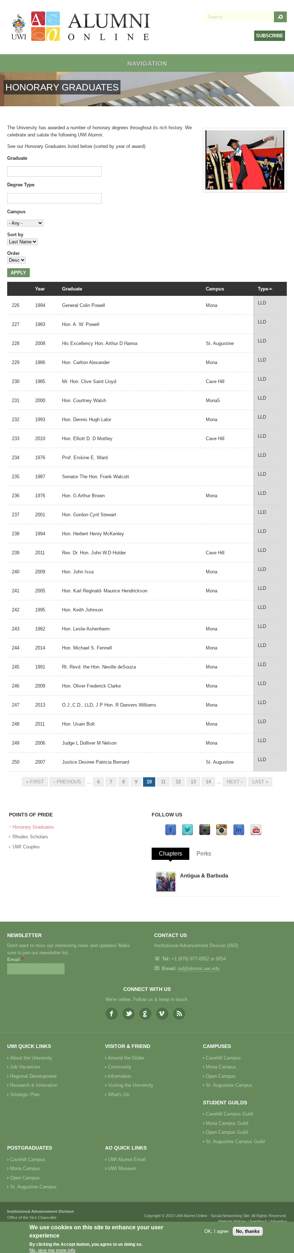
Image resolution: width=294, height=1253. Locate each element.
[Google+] (204, 834)
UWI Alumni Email (127, 1159)
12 (178, 781)
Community (120, 1067)
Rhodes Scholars (30, 836)
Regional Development (33, 1076)
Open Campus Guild (227, 1132)
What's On (118, 1094)
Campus (16, 211)
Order (13, 253)
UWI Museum (122, 1168)
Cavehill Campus (223, 1058)
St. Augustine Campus (229, 1085)
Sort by (15, 234)
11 (163, 781)
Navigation (147, 63)
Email (15, 959)
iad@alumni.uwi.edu (198, 968)
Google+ (145, 1014)
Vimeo (162, 1014)
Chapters (170, 854)
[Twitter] (187, 834)
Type (263, 289)
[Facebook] (170, 834)
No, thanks (248, 1231)
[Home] (81, 27)
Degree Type (20, 184)
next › (234, 781)
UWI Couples (26, 846)
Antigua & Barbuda (204, 875)
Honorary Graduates (33, 827)
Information (119, 1076)
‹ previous (67, 781)
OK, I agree (216, 1231)
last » (260, 781)
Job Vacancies (25, 1067)
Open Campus (221, 1076)
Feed (179, 1014)
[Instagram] (221, 834)
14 (208, 781)
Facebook (112, 1014)
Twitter (128, 1014)
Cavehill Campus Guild (229, 1114)
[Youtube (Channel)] (256, 834)
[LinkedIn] (239, 834)
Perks (203, 854)
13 (193, 781)
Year (40, 289)
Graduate (17, 158)
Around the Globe (126, 1058)
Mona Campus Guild (227, 1123)
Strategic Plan (24, 1094)
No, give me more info (52, 1250)
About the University (31, 1058)
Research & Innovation (33, 1085)
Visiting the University (130, 1085)
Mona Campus (221, 1067)
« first (35, 781)
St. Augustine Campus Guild (235, 1141)
